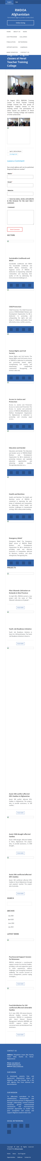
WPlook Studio (19, 1149)
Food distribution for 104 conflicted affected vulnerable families (20, 1007)
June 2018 (11, 923)
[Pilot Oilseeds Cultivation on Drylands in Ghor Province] (20, 580)
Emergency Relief (15, 538)
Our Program (12, 37)
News (25, 31)
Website (10, 190)
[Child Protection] (20, 296)
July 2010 (10, 927)
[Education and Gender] (20, 437)
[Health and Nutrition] (20, 483)
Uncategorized (13, 154)
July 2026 (10, 916)
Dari (16, 2)
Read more (20, 607)
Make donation (12, 52)
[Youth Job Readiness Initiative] (20, 618)
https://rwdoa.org (18, 1066)
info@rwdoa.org (16, 1064)
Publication (11, 42)
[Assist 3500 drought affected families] (20, 823)
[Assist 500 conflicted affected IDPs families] (20, 864)
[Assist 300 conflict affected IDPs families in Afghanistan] (20, 719)
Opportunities (12, 47)
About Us (16, 31)
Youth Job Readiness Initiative (20, 629)
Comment (11, 207)
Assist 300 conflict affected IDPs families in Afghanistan (19, 795)
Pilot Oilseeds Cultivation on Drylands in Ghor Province (19, 591)
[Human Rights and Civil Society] (20, 340)
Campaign (23, 47)
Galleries (23, 37)
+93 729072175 (16, 1063)
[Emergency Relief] (20, 527)
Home (9, 31)
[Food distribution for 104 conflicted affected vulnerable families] (20, 994)
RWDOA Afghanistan (20, 12)
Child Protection (15, 307)
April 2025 (11, 919)
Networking (22, 42)
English (9, 2)
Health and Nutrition (17, 494)
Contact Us (24, 52)
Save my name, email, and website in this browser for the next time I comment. (20, 201)
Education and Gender (17, 448)
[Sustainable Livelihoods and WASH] (20, 247)
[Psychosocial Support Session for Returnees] (20, 946)
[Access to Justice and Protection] (20, 388)
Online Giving (20, 23)
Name (10, 173)
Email (10, 182)
